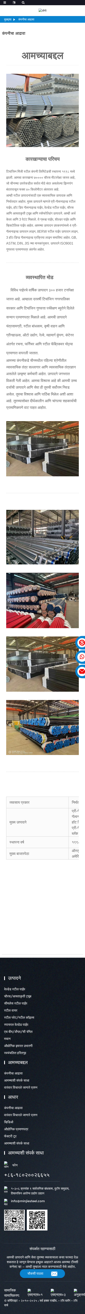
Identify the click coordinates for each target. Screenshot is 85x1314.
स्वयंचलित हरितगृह (15, 1053)
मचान (7, 1039)
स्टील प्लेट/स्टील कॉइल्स (19, 1018)
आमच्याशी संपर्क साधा (16, 1080)
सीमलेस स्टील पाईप (15, 1003)
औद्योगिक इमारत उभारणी (18, 1046)
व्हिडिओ (8, 1122)
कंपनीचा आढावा (26, 19)
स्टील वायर (10, 1010)
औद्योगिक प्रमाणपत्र (16, 1129)
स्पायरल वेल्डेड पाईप (16, 1025)
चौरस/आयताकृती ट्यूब (17, 996)
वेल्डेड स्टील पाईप (14, 989)
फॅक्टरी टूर (10, 1136)
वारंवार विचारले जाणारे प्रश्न (20, 1087)
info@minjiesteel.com (28, 1201)
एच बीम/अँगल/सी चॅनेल (18, 1032)
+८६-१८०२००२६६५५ (27, 1175)
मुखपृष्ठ (7, 19)
